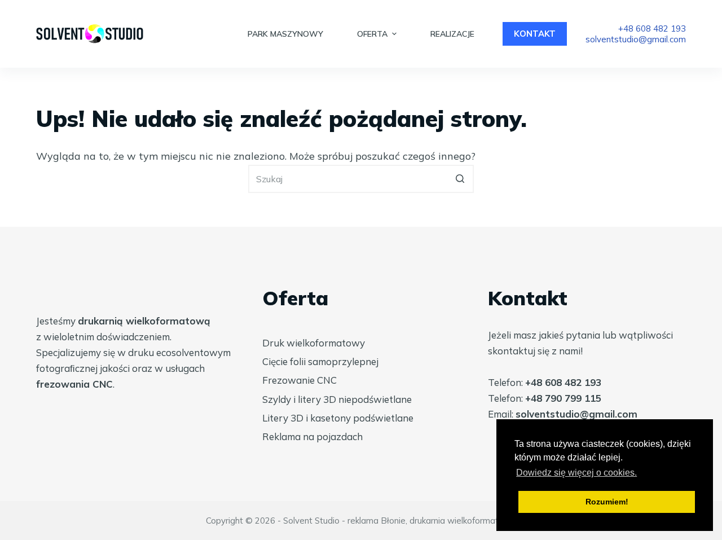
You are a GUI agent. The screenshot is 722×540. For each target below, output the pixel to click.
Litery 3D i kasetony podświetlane (337, 418)
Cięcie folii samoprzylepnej (320, 361)
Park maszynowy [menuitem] (285, 34)
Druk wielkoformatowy (313, 343)
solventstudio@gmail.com (635, 39)
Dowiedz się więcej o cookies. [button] (576, 472)
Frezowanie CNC (299, 380)
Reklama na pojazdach (312, 436)
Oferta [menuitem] (372, 34)
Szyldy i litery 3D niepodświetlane (337, 399)
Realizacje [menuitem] (452, 34)
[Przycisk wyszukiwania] (460, 179)
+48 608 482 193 (652, 28)
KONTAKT (535, 33)
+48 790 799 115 (563, 398)
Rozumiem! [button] (606, 501)
